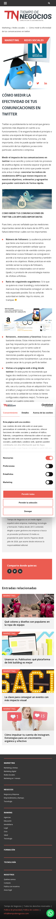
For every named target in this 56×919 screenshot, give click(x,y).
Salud (6, 835)
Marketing (6, 27)
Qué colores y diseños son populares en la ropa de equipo (27, 623)
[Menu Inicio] (5, 3)
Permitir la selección (28, 503)
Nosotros (9, 874)
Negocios (8, 789)
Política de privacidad (13, 910)
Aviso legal (8, 890)
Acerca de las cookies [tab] (43, 413)
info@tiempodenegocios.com (16, 913)
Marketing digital (10, 771)
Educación (7, 821)
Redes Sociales (9, 775)
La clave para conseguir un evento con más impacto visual (26, 698)
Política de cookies (31, 910)
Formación (9, 849)
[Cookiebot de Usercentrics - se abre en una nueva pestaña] (41, 405)
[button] (50, 913)
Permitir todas (28, 494)
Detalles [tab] (25, 413)
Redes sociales (18, 27)
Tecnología (8, 801)
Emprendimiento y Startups (14, 798)
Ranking (8, 812)
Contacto (7, 883)
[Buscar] (49, 3)
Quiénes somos (9, 879)
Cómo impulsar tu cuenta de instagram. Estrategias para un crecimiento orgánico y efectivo (27, 738)
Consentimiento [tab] (10, 413)
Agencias (7, 817)
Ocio (5, 831)
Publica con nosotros (12, 886)
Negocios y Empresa (11, 794)
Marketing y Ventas (11, 768)
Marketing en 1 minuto (12, 778)
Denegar (28, 511)
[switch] (49, 466)
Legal (6, 828)
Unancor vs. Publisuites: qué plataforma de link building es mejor (27, 661)
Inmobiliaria (8, 824)
